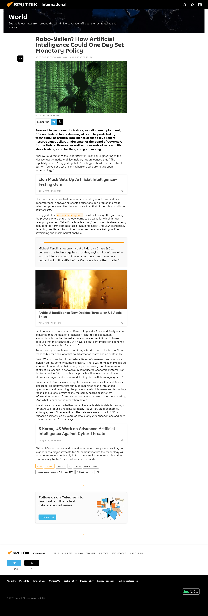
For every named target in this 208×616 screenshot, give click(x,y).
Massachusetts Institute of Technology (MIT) (55, 472)
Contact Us (54, 580)
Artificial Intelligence (85, 472)
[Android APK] (191, 591)
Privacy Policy (86, 580)
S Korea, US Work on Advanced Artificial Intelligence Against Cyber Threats (77, 431)
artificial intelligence (70, 215)
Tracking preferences (128, 580)
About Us (11, 580)
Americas (67, 553)
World (39, 466)
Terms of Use (39, 580)
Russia (79, 553)
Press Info (24, 580)
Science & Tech (119, 553)
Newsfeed (61, 466)
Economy (49, 466)
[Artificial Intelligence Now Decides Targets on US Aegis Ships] (81, 289)
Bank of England (90, 466)
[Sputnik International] (23, 8)
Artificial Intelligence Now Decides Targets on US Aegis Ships (80, 315)
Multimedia (136, 553)
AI (98, 472)
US (70, 466)
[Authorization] (185, 5)
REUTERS (41, 115)
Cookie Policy (70, 580)
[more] (122, 191)
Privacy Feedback (105, 580)
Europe (78, 466)
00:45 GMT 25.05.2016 (46, 57)
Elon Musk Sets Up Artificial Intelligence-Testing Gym (78, 182)
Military (104, 553)
